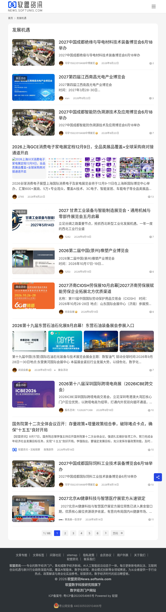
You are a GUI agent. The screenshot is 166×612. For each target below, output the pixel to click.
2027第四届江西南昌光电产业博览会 (92, 77)
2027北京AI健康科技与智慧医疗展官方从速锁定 (102, 498)
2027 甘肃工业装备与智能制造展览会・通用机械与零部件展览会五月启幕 (105, 213)
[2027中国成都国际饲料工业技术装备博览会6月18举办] (33, 473)
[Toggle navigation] (153, 6)
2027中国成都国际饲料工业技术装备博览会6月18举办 (106, 466)
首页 (10, 18)
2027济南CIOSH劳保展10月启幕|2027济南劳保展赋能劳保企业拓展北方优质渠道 (106, 288)
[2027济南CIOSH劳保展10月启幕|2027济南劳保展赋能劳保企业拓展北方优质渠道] (33, 295)
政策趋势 (48, 449)
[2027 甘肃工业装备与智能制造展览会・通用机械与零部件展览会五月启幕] (33, 221)
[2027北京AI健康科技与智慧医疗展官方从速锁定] (33, 508)
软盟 (115, 595)
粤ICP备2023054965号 (78, 595)
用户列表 (122, 555)
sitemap (72, 555)
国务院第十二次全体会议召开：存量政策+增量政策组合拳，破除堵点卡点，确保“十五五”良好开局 (82, 427)
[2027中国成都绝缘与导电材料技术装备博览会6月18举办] (33, 52)
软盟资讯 (72, 559)
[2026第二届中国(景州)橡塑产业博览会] (33, 261)
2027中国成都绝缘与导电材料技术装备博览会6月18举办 (106, 45)
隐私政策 (88, 555)
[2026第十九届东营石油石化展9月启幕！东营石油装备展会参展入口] (83, 341)
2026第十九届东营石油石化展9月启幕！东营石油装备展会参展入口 (73, 325)
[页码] (121, 533)
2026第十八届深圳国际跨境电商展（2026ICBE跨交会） (106, 386)
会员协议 (105, 555)
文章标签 (38, 555)
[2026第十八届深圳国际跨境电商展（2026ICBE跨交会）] (33, 394)
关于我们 (139, 555)
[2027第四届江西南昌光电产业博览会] (33, 87)
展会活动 (21, 43)
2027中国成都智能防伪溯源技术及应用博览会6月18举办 (106, 115)
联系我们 (89, 559)
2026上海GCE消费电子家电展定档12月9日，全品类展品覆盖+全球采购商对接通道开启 (83, 149)
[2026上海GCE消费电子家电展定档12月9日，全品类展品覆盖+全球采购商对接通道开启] (83, 168)
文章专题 (21, 555)
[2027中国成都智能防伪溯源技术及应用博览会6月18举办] (33, 122)
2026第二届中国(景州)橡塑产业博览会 (94, 250)
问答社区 (55, 555)
